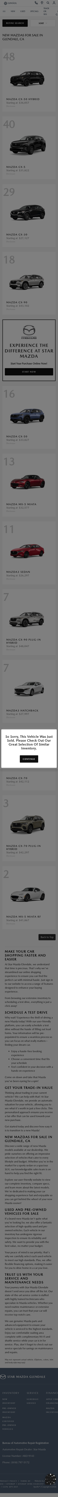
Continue (29, 759)
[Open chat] (50, 1479)
